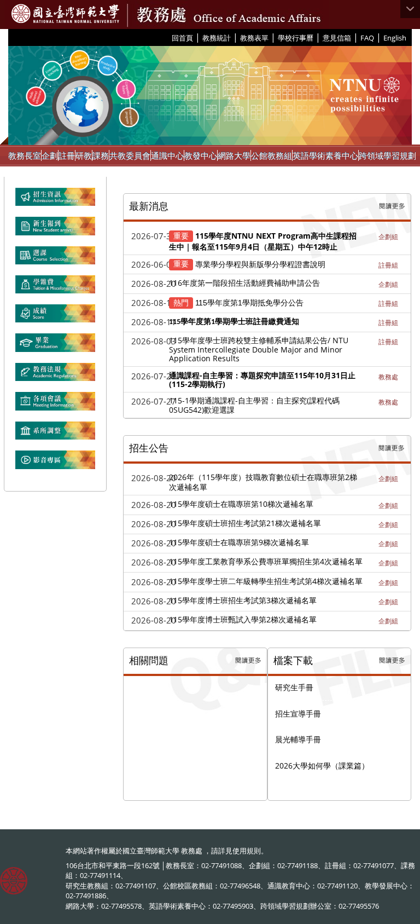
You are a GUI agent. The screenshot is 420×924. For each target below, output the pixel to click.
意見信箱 (337, 38)
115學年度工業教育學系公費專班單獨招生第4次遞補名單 (266, 561)
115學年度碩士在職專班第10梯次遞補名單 (241, 504)
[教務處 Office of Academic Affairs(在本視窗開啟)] (65, 13)
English (394, 38)
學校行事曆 (295, 38)
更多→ (392, 206)
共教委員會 (129, 155)
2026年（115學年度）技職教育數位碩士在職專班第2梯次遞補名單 (263, 482)
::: (167, 37)
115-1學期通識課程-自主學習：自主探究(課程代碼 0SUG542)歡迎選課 (254, 405)
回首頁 (182, 38)
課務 (100, 155)
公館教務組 (271, 155)
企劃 (50, 155)
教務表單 (254, 38)
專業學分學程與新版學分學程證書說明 (260, 263)
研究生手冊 (294, 687)
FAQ (367, 38)
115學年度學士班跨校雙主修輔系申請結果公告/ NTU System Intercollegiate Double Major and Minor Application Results (258, 349)
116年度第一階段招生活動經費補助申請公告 (244, 283)
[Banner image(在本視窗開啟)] (55, 230)
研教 (83, 155)
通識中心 (167, 155)
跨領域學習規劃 (387, 155)
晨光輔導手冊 (298, 739)
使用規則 (246, 851)
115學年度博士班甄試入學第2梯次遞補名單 (243, 619)
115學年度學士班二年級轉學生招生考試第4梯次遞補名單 (266, 581)
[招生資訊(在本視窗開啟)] (55, 201)
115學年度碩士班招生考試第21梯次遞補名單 (245, 523)
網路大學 (234, 155)
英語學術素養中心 (325, 155)
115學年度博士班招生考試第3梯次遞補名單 (243, 600)
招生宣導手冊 (298, 713)
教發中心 (200, 155)
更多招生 (391, 448)
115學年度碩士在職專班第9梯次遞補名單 (239, 542)
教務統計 (216, 38)
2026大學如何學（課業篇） (322, 765)
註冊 (67, 155)
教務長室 (24, 155)
